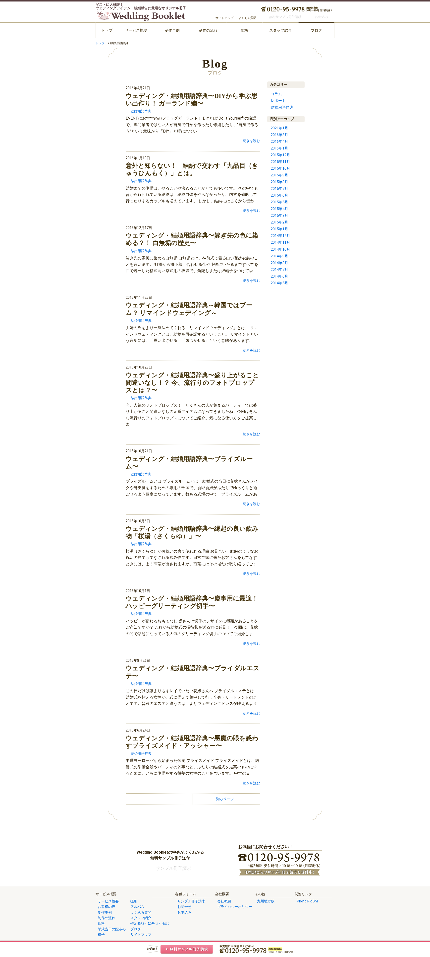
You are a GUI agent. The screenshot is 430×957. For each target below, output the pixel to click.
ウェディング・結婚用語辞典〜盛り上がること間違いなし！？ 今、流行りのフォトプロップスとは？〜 (192, 382)
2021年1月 (279, 128)
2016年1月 (279, 148)
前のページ (224, 799)
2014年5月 (279, 283)
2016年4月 (279, 141)
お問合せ (184, 907)
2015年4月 (279, 209)
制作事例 (172, 30)
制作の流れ (208, 30)
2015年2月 (279, 222)
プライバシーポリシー (234, 907)
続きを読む (251, 141)
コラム (276, 94)
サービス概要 (136, 30)
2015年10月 (280, 168)
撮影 (133, 901)
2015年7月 (279, 188)
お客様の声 (106, 907)
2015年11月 (280, 161)
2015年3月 (279, 215)
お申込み (184, 912)
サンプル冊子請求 (191, 901)
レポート (278, 100)
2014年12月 (280, 235)
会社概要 (224, 901)
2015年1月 (279, 229)
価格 (244, 30)
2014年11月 (280, 242)
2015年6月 (279, 195)
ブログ (316, 30)
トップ (106, 30)
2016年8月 (279, 135)
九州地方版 (265, 901)
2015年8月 (279, 182)
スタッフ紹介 (280, 30)
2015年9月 (279, 175)
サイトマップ (224, 18)
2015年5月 (279, 202)
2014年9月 (279, 256)
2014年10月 (280, 249)
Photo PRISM (307, 901)
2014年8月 (279, 263)
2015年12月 (280, 155)
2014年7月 (279, 269)
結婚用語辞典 (141, 111)
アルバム (137, 907)
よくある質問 (247, 18)
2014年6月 (279, 276)
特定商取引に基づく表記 (149, 923)
